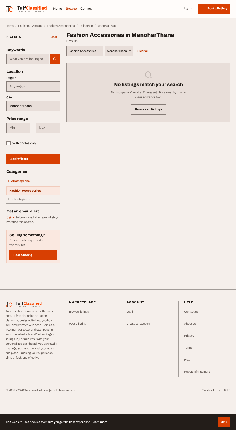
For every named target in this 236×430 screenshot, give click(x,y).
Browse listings (79, 311)
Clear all (142, 51)
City (9, 97)
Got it (224, 422)
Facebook (208, 390)
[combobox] (27, 59)
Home (57, 8)
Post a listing (22, 255)
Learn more (99, 422)
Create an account (138, 323)
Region (11, 78)
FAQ (187, 359)
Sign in (10, 217)
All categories (20, 181)
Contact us (191, 311)
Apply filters (19, 158)
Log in (188, 8)
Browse (71, 8)
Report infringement (197, 371)
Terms (188, 347)
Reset (53, 37)
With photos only (24, 143)
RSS (227, 390)
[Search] (55, 59)
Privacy (189, 335)
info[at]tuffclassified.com (60, 390)
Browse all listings (148, 109)
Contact (86, 8)
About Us (190, 323)
